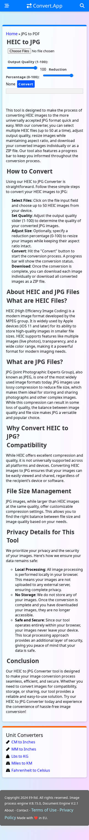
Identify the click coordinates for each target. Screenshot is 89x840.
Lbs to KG (19, 756)
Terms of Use (44, 810)
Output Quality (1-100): (28, 61)
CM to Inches (23, 742)
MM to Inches (23, 749)
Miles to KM (21, 763)
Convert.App (47, 5)
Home (12, 33)
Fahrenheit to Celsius (30, 770)
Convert (25, 84)
